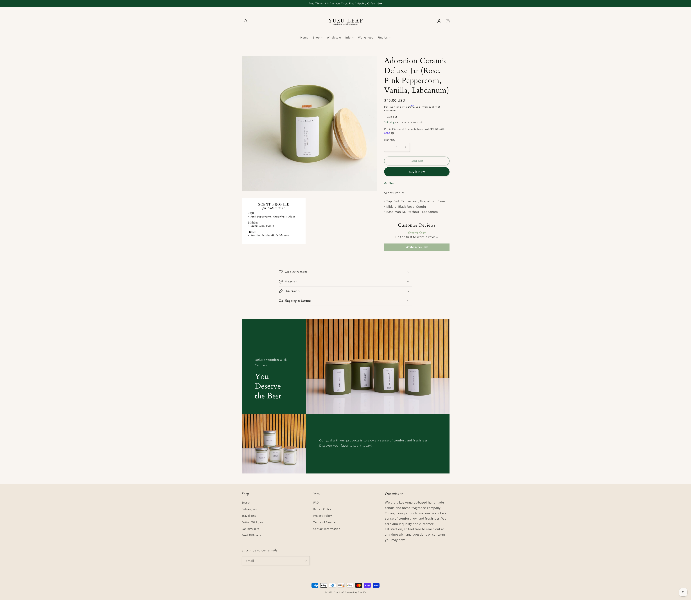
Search (246, 502)
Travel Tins (249, 515)
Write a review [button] (417, 247)
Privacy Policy (322, 515)
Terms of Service (324, 522)
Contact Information (326, 529)
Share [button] (392, 183)
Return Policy (322, 509)
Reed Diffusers (251, 535)
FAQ (316, 502)
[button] (246, 21)
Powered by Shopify (355, 592)
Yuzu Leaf (339, 592)
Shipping (389, 122)
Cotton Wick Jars (253, 522)
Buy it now (417, 171)
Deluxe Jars (249, 509)
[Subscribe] (305, 560)
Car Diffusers (250, 529)
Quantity (389, 139)
